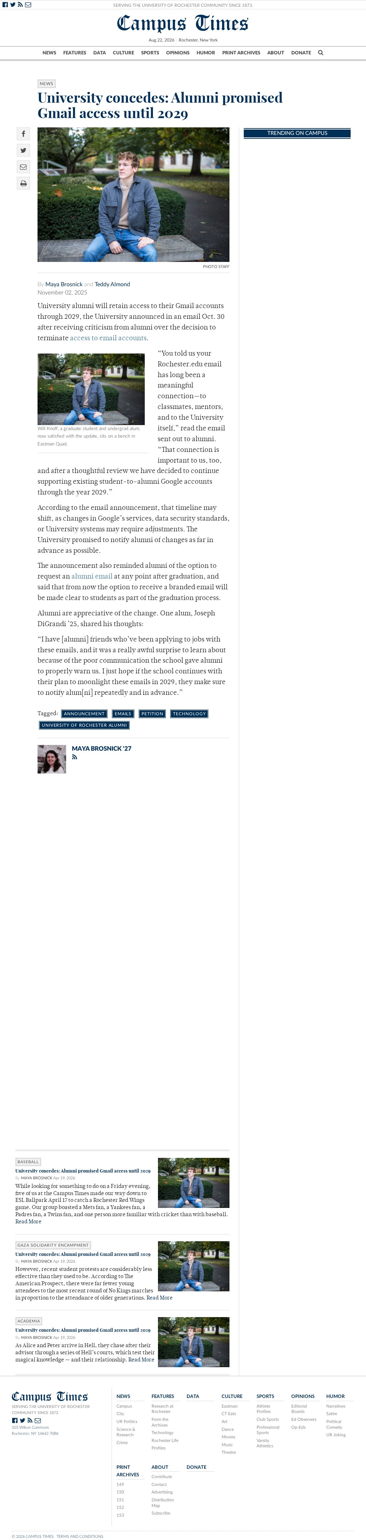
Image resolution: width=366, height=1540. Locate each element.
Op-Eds (298, 1427)
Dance (228, 1429)
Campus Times (183, 22)
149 (120, 1484)
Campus (124, 1406)
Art (224, 1421)
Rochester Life (165, 1440)
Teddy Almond (112, 284)
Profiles (158, 1448)
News (49, 52)
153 (120, 1515)
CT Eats (229, 1414)
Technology (162, 1433)
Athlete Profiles (264, 1409)
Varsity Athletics (265, 1443)
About (275, 52)
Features (74, 52)
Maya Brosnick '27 (102, 749)
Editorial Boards (299, 1409)
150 (120, 1492)
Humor (206, 52)
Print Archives (241, 52)
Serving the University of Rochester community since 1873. (51, 1410)
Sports (150, 52)
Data (99, 52)
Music (227, 1445)
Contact (159, 1484)
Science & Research (126, 1432)
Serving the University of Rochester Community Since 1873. (183, 5)
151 (120, 1500)
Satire (331, 1414)
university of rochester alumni (84, 725)
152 (120, 1507)
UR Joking (336, 1435)
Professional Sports (268, 1430)
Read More (28, 1222)
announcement (84, 714)
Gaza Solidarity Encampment (53, 1245)
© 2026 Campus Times (33, 1537)
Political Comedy (334, 1424)
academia (29, 1321)
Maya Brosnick (64, 284)
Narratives (335, 1406)
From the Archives (160, 1422)
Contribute (162, 1477)
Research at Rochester (162, 1409)
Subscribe (161, 1513)
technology (189, 714)
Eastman (230, 1406)
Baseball (28, 1162)
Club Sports (268, 1419)
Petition (152, 714)
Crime (122, 1443)
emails (123, 714)
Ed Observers (303, 1419)
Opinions (177, 52)
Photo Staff (216, 267)
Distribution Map (163, 1503)
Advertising (162, 1492)
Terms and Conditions (79, 1537)
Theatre (229, 1452)
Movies (228, 1437)
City (120, 1414)
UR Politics (127, 1421)
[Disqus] (122, 872)
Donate (301, 52)
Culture (123, 52)
